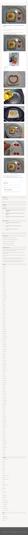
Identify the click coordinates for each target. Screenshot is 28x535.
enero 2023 (4, 311)
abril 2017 (4, 373)
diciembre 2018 (4, 344)
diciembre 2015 (4, 398)
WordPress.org (4, 520)
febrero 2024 (4, 291)
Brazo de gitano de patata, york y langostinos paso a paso (14, 225)
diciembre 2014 (4, 420)
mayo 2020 (4, 322)
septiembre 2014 (5, 425)
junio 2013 (4, 452)
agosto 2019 (4, 338)
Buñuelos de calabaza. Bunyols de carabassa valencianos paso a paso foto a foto (15, 213)
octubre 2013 (4, 445)
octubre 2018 (4, 347)
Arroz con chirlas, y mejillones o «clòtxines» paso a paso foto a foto (11, 260)
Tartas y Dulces (5, 497)
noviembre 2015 (5, 400)
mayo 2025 (4, 280)
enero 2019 (4, 342)
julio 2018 (4, 353)
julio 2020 (4, 318)
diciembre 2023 (4, 295)
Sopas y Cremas (5, 495)
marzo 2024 (4, 289)
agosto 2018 (4, 351)
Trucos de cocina (5, 504)
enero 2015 (4, 418)
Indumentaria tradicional (6, 475)
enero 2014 (4, 440)
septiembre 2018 (5, 349)
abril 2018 (4, 356)
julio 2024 (4, 284)
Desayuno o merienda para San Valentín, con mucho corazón (13, 187)
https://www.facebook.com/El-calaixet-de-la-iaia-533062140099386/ (14, 177)
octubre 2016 (4, 382)
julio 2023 (4, 302)
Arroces (4, 461)
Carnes (3, 466)
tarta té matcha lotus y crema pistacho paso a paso (13, 222)
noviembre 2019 (5, 333)
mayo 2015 (4, 411)
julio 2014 (4, 429)
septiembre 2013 (5, 447)
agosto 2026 (4, 266)
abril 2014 (4, 434)
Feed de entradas (5, 516)
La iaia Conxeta (5, 181)
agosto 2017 (4, 371)
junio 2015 (4, 409)
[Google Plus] (5, 199)
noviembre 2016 (5, 380)
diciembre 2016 (4, 378)
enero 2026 (4, 275)
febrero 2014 (4, 438)
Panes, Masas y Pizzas (5, 479)
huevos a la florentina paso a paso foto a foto (8, 255)
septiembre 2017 (5, 369)
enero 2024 (4, 293)
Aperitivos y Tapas (5, 459)
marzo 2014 (4, 436)
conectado (11, 191)
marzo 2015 (4, 414)
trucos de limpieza (5, 508)
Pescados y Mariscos (5, 484)
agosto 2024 (4, 282)
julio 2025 (4, 277)
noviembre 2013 (5, 443)
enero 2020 (4, 329)
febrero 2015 (4, 416)
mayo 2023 (4, 304)
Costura (4, 468)
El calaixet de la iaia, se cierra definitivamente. (8, 243)
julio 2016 (4, 385)
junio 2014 (4, 431)
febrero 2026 (4, 273)
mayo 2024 (4, 286)
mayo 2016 (4, 389)
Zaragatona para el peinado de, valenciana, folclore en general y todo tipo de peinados (15, 210)
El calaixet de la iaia (11, 27)
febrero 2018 (4, 360)
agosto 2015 (4, 405)
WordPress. (21, 531)
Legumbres (4, 477)
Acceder (4, 514)
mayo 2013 (4, 454)
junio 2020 (4, 320)
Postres (4, 486)
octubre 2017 (4, 367)
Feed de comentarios (5, 518)
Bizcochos (4, 464)
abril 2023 (4, 306)
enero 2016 (4, 396)
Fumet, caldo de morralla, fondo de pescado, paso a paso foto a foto (15, 216)
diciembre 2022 (4, 313)
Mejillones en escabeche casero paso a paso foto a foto (10, 249)
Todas (18, 27)
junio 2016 (4, 387)
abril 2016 (4, 391)
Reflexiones (4, 488)
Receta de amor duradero (22, 181)
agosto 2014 (4, 427)
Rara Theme (15, 531)
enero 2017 (4, 376)
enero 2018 (4, 362)
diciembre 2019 (4, 331)
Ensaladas (4, 470)
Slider (3, 493)
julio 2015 (4, 407)
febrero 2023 (4, 309)
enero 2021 (4, 315)
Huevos (16, 27)
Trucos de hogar (5, 506)
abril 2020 (4, 324)
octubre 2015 (4, 402)
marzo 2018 (4, 358)
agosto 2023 (4, 300)
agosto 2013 (4, 449)
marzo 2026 (4, 271)
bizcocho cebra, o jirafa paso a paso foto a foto (9, 241)
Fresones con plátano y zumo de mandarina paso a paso (10, 252)
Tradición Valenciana (5, 502)
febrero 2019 (4, 340)
